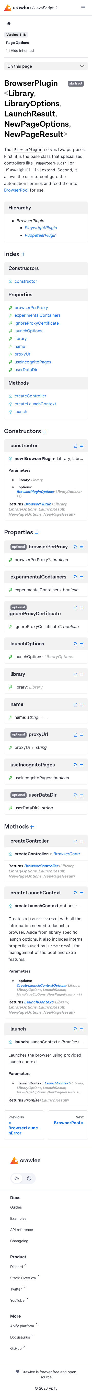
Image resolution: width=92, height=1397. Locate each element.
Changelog (19, 1241)
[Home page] (9, 24)
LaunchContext (38, 1002)
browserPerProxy (31, 307)
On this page (19, 66)
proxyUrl (23, 354)
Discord (16, 1266)
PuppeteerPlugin (40, 235)
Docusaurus (20, 1337)
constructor (26, 281)
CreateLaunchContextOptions (41, 985)
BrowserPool (16, 190)
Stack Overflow (23, 1278)
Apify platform (22, 1326)
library (21, 338)
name (20, 346)
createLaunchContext (35, 403)
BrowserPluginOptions (35, 492)
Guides (16, 1207)
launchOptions (28, 330)
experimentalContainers (38, 315)
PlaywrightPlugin (41, 227)
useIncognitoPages (33, 361)
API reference (21, 1229)
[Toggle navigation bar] (83, 7)
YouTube (17, 1300)
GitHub (16, 1348)
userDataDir (26, 369)
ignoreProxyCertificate (37, 323)
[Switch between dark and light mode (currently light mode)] (23, 1178)
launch (21, 411)
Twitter (16, 1289)
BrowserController (71, 853)
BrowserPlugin (37, 504)
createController (30, 395)
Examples (18, 1218)
